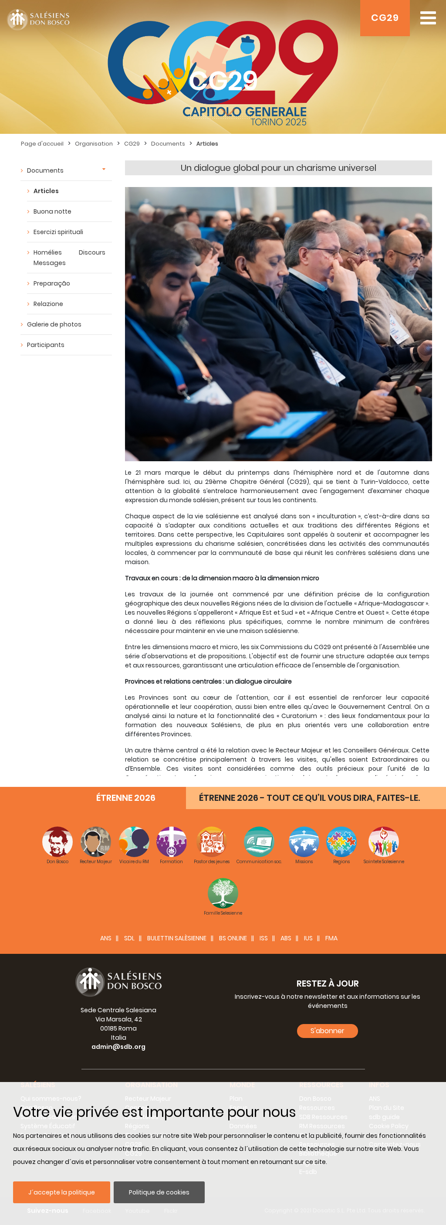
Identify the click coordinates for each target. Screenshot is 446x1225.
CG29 (385, 17)
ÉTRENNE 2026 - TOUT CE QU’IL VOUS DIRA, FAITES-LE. (309, 798)
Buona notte (52, 211)
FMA (331, 938)
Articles (207, 144)
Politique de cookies (159, 1192)
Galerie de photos (54, 324)
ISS (264, 938)
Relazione (48, 303)
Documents (168, 144)
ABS (285, 938)
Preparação (52, 283)
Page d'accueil (42, 144)
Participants (45, 344)
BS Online (233, 938)
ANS (106, 938)
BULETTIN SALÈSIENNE (176, 938)
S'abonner (328, 1031)
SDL (129, 938)
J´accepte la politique (61, 1192)
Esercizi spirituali (58, 232)
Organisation (94, 144)
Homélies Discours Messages (69, 257)
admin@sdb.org (118, 1046)
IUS (308, 938)
